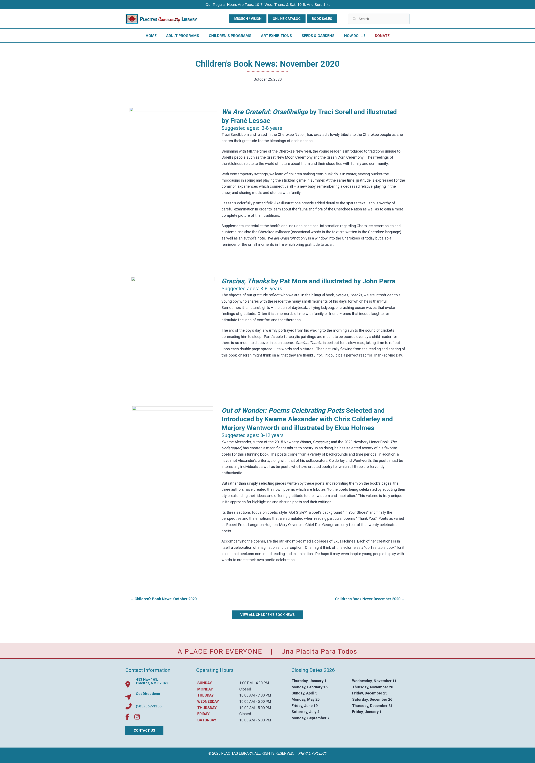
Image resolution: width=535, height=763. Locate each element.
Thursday (207, 708)
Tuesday (205, 695)
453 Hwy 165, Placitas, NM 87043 (152, 681)
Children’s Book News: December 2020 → (370, 599)
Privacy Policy (312, 753)
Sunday (204, 683)
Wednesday (208, 701)
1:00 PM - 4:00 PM (254, 683)
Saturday (206, 720)
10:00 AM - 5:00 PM (255, 701)
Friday (203, 714)
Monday (205, 689)
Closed (245, 689)
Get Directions (148, 694)
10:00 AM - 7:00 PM (255, 695)
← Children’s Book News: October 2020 (163, 599)
